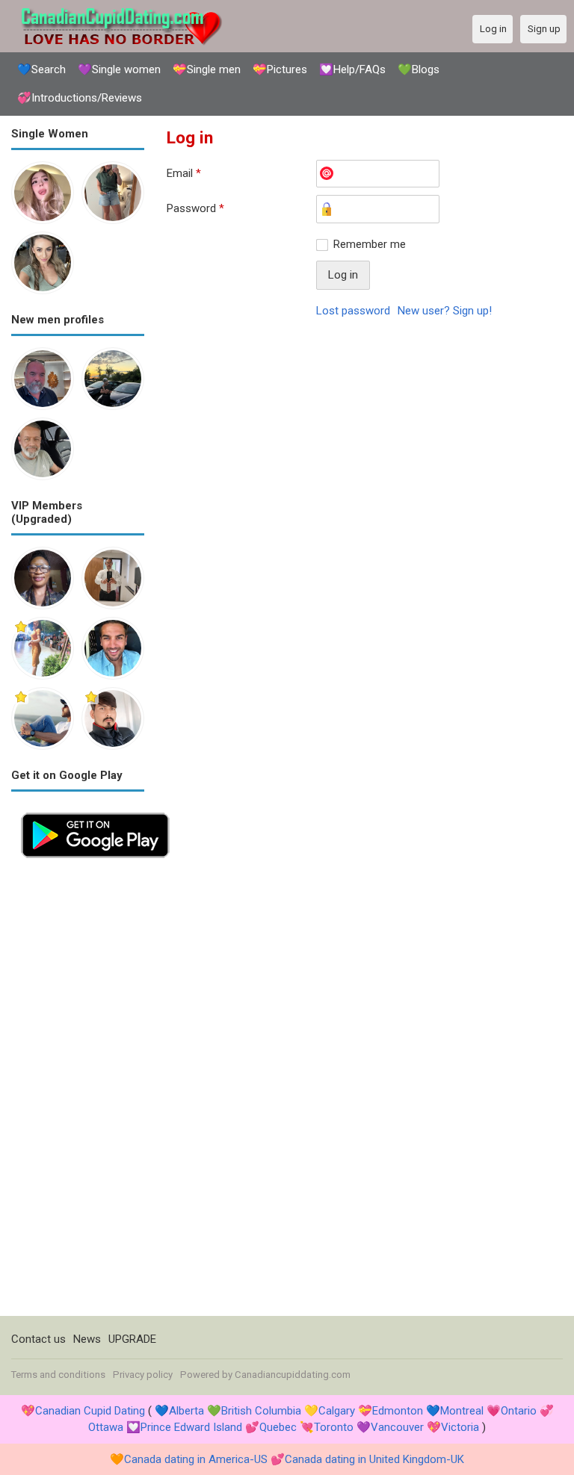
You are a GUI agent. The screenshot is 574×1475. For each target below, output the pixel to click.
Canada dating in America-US (196, 1459)
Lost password (353, 310)
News (87, 1339)
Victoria (460, 1427)
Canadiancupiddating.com (293, 1374)
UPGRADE (132, 1339)
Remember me (369, 244)
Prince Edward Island (191, 1427)
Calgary (336, 1410)
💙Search (41, 69)
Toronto (334, 1427)
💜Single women (119, 69)
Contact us (38, 1339)
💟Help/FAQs (352, 69)
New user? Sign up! (445, 310)
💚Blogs (418, 69)
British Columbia (261, 1410)
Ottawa (105, 1427)
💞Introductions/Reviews (79, 98)
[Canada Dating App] (95, 811)
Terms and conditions (58, 1374)
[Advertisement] (77, 1092)
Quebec (278, 1427)
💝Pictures (280, 69)
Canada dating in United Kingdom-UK (374, 1459)
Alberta (186, 1410)
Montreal (462, 1410)
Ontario (519, 1410)
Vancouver (397, 1427)
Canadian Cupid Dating (90, 1410)
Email (184, 173)
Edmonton (397, 1410)
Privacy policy (143, 1374)
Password (195, 208)
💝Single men (207, 69)
